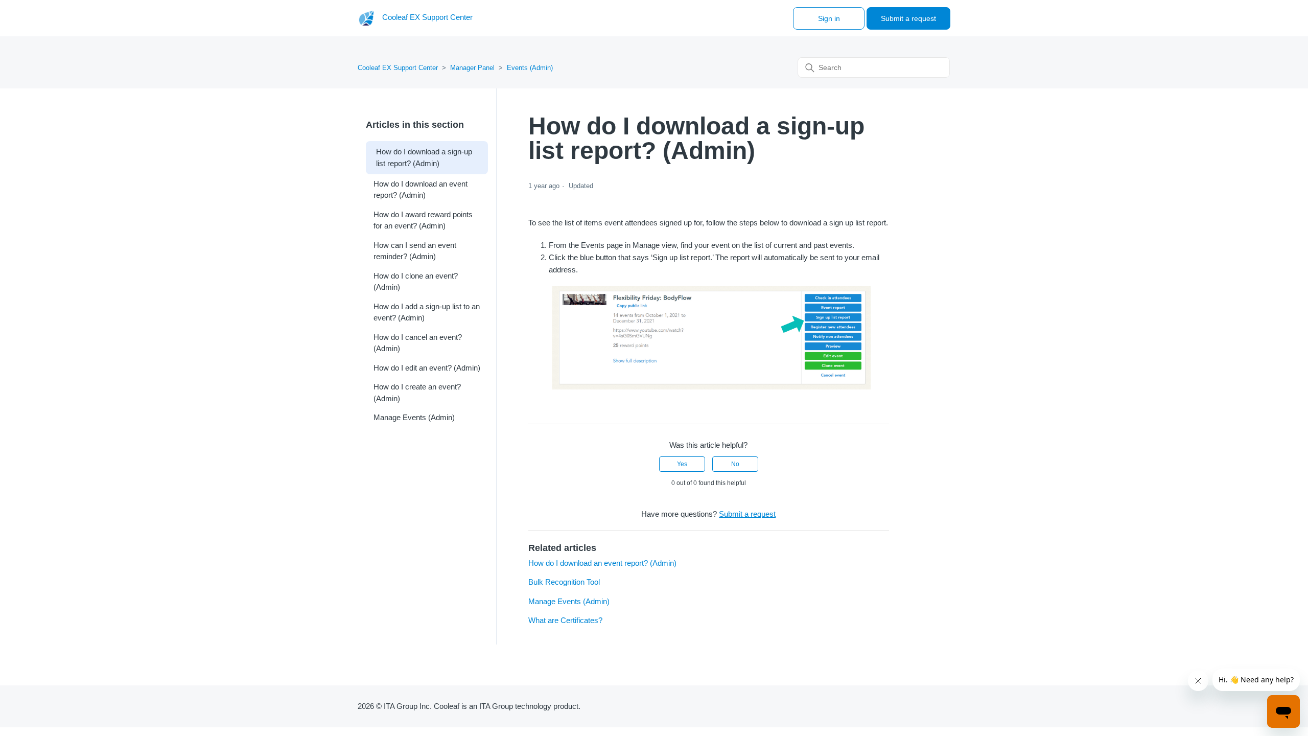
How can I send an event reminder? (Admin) (414, 251)
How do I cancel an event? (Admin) (417, 343)
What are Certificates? (565, 620)
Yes (682, 464)
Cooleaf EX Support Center (398, 68)
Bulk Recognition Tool (564, 582)
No (735, 464)
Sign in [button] (829, 18)
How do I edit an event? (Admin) (426, 367)
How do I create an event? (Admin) (417, 392)
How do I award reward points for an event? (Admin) (423, 220)
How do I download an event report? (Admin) (420, 189)
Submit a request (908, 18)
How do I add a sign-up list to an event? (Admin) (426, 312)
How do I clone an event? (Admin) (415, 281)
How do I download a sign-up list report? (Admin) (424, 157)
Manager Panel (472, 68)
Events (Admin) (530, 68)
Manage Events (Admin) (414, 417)
